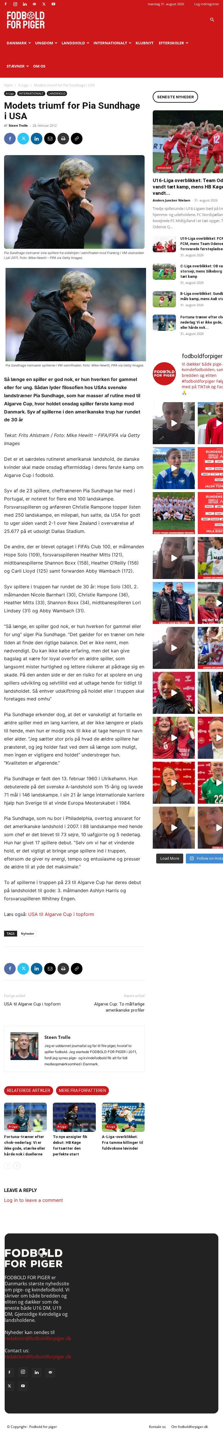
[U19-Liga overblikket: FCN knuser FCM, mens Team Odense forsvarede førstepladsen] (164, 244)
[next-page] (17, 1165)
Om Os (39, 66)
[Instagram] (15, 4)
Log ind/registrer (206, 4)
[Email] (50, 138)
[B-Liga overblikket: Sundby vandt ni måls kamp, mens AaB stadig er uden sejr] (164, 299)
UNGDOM (44, 43)
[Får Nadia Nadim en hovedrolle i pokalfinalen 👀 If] (174, 468)
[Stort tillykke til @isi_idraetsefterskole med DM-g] (174, 513)
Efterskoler (171, 43)
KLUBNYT (145, 43)
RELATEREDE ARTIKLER (28, 1090)
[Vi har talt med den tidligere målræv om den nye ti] (174, 603)
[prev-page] (7, 1165)
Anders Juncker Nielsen (171, 200)
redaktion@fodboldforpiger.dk (38, 1338)
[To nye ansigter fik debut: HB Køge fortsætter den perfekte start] (74, 1117)
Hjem (8, 85)
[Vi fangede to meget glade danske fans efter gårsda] (174, 738)
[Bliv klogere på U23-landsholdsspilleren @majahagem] (174, 558)
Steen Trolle (18, 125)
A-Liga (23, 85)
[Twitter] (43, 4)
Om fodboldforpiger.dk (189, 1426)
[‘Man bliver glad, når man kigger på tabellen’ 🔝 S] (174, 693)
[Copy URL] (76, 138)
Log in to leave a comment (33, 1200)
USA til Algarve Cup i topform (61, 914)
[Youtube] (53, 4)
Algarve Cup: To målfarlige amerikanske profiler (119, 1007)
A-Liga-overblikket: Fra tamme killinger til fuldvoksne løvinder (122, 1143)
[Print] (63, 138)
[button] (212, 20)
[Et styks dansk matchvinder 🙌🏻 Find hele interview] (174, 783)
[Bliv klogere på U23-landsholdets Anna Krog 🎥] (174, 648)
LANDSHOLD (73, 43)
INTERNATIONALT (110, 43)
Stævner (16, 66)
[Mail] (34, 4)
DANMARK (17, 43)
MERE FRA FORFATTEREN (82, 1090)
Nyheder (27, 933)
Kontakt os (157, 1426)
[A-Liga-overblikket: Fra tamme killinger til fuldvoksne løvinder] (123, 1117)
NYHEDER (164, 168)
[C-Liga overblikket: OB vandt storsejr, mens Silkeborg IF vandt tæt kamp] (164, 272)
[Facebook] (5, 4)
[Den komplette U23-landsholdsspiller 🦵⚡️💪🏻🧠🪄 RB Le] (174, 423)
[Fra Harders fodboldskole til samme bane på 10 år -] (174, 828)
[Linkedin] (24, 4)
